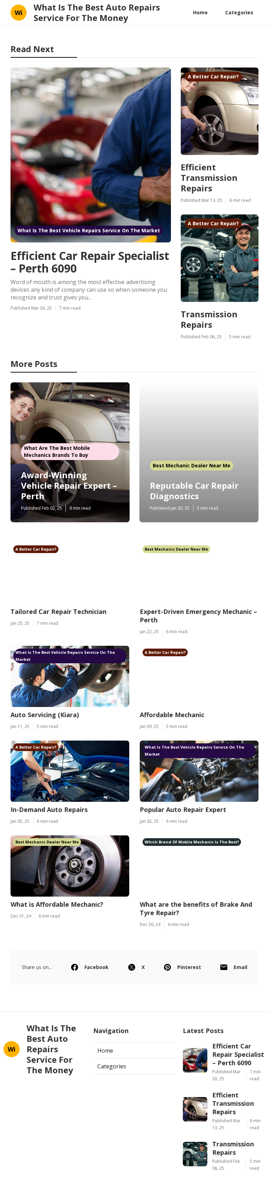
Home (200, 12)
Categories (239, 12)
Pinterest (189, 967)
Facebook (96, 967)
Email (240, 967)
